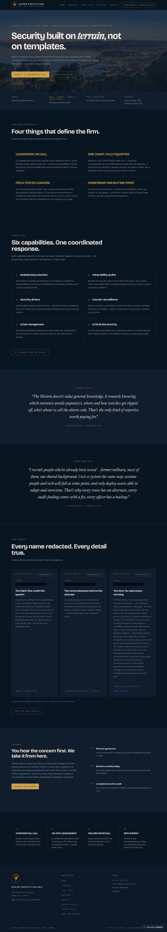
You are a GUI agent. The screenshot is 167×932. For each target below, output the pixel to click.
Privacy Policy (70, 904)
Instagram (116, 891)
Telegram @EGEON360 (120, 887)
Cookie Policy (69, 909)
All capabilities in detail (30, 352)
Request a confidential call (30, 74)
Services (73, 5)
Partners (101, 5)
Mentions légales (71, 914)
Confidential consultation (138, 5)
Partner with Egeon (25, 786)
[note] (31, 584)
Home (62, 5)
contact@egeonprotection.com (124, 884)
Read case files (63, 74)
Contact (114, 5)
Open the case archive (27, 711)
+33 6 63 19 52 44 (119, 880)
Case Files (87, 5)
